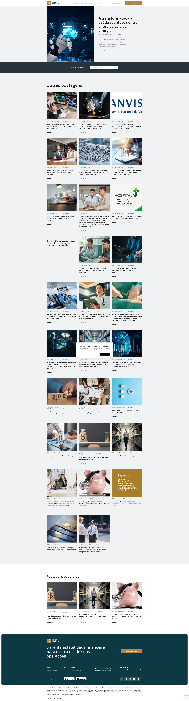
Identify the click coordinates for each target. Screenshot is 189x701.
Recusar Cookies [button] (93, 354)
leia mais (101, 50)
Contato (73, 667)
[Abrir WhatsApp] (185, 697)
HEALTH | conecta (117, 3)
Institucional (99, 3)
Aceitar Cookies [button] (105, 354)
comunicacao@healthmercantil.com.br (131, 669)
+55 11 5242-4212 (124, 667)
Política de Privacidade (76, 670)
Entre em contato (132, 3)
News (107, 3)
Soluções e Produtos (87, 3)
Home (76, 3)
